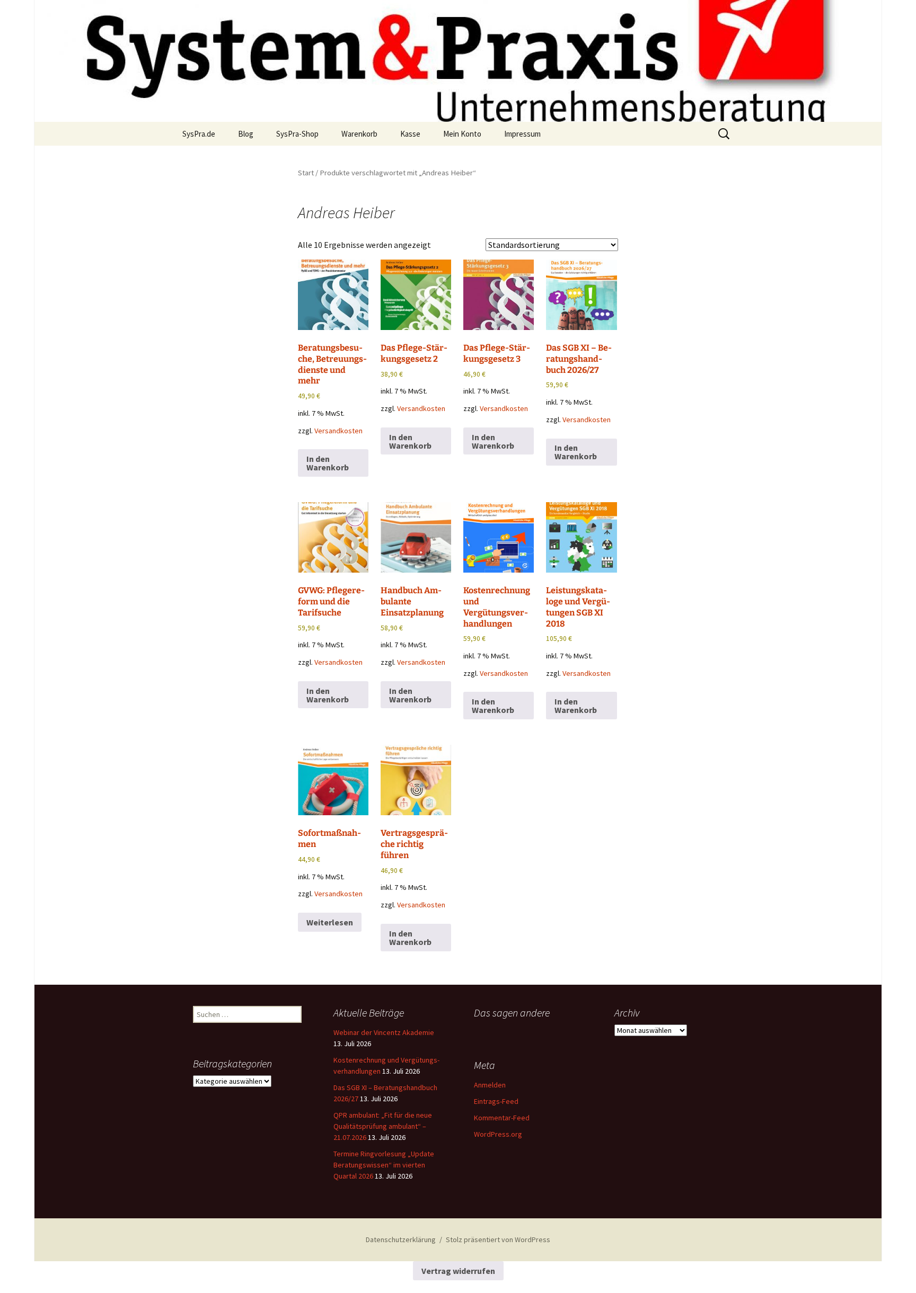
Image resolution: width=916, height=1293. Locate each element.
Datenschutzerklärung (401, 1239)
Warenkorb (359, 134)
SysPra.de (198, 134)
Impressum (522, 134)
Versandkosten (338, 430)
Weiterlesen (329, 922)
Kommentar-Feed (502, 1117)
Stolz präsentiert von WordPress (498, 1239)
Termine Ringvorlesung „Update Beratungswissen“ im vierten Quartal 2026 (383, 1165)
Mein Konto (462, 134)
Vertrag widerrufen (458, 1270)
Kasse (410, 134)
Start (306, 172)
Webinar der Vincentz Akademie (383, 1032)
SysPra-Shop (297, 134)
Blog (245, 134)
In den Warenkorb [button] (327, 462)
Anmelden (490, 1085)
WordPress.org (498, 1134)
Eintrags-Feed (496, 1101)
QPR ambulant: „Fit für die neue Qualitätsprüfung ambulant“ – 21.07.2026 (382, 1126)
